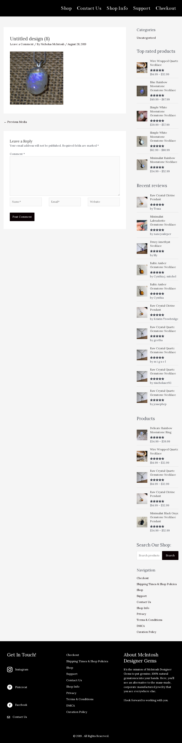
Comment (17, 154)
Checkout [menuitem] (166, 8)
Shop (140, 590)
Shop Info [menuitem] (117, 8)
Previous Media (15, 122)
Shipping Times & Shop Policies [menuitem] (87, 661)
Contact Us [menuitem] (89, 8)
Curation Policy (146, 632)
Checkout (143, 578)
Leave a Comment (22, 44)
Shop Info (143, 608)
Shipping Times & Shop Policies (157, 584)
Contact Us (144, 602)
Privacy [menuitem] (71, 693)
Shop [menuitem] (66, 8)
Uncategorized (146, 37)
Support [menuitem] (141, 8)
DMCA (141, 626)
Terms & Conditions (149, 620)
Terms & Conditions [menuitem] (79, 699)
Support (142, 596)
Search (170, 555)
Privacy (141, 614)
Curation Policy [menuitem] (76, 712)
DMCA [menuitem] (70, 705)
